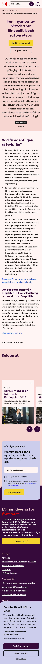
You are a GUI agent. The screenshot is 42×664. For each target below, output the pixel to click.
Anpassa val (21, 659)
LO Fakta (12, 10)
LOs (26, 483)
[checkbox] (5, 477)
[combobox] (21, 4)
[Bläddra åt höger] (37, 429)
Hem (3, 10)
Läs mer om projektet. (12, 333)
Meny (37, 5)
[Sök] (31, 4)
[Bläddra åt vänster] (29, 429)
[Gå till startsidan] (4, 4)
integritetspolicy (17, 639)
